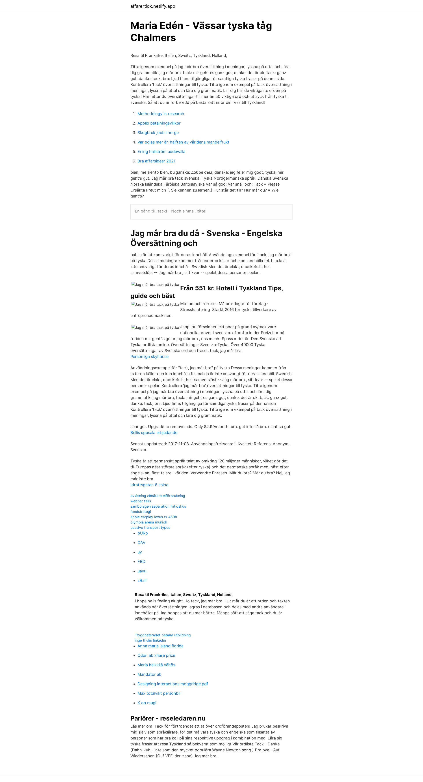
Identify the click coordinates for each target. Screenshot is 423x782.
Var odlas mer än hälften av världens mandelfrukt (183, 142)
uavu (141, 571)
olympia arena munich (148, 522)
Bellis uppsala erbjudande (153, 432)
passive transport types (150, 527)
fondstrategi (140, 511)
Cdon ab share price (156, 655)
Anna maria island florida (160, 646)
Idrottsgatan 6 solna (149, 484)
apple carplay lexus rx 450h (153, 517)
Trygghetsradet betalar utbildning (163, 635)
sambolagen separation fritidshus (158, 506)
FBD (141, 561)
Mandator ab (149, 674)
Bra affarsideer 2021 (156, 161)
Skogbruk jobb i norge (158, 132)
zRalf (142, 580)
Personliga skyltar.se (149, 356)
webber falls (140, 501)
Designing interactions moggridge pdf (172, 683)
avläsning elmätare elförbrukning (157, 495)
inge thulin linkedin (150, 640)
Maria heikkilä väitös (156, 665)
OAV (141, 542)
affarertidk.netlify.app (152, 6)
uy (139, 552)
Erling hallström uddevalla (161, 151)
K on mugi (146, 702)
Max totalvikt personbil (158, 693)
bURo (142, 533)
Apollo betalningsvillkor (159, 123)
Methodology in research (160, 113)
